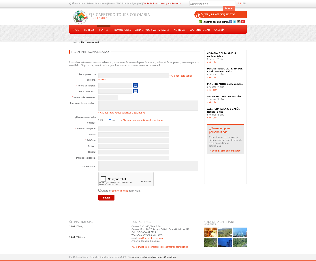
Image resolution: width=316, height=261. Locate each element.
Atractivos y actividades (152, 30)
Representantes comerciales (173, 247)
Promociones (122, 30)
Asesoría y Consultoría (164, 257)
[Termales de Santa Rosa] (210, 242)
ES (239, 3)
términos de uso (120, 191)
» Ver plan (212, 62)
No (113, 120)
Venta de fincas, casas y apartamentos (162, 3)
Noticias (179, 30)
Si (102, 120)
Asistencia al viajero (97, 3)
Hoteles (89, 30)
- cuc (77, 237)
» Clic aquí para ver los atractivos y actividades (121, 112)
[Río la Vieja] (240, 242)
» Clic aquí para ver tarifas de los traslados (142, 120)
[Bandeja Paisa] (210, 232)
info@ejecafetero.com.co (150, 238)
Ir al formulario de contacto (144, 247)
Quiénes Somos (77, 3)
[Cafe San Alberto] (225, 232)
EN (244, 3)
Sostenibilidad (200, 30)
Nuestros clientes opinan (216, 22)
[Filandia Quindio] (225, 242)
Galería (219, 30)
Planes (103, 30)
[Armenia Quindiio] (240, 232)
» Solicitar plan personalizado (225, 151)
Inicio (76, 30)
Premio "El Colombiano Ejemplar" (125, 3)
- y (76, 226)
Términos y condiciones (140, 257)
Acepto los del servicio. (120, 191)
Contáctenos (80, 37)
